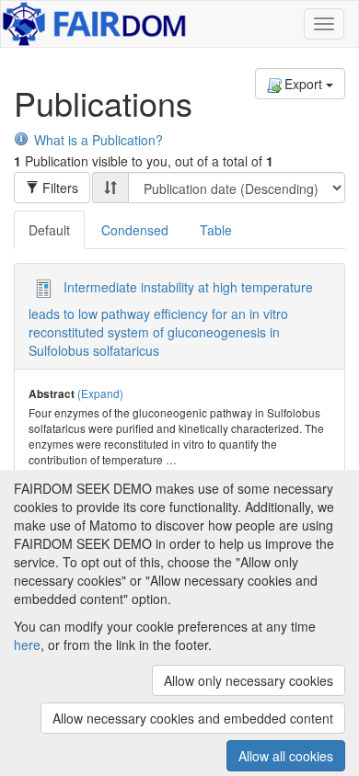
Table (216, 230)
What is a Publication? (98, 140)
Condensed (134, 230)
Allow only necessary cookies (248, 680)
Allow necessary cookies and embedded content (192, 718)
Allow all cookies (285, 756)
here (27, 644)
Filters (58, 187)
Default (49, 230)
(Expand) (100, 393)
